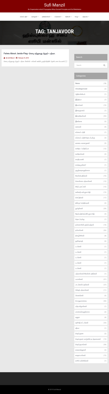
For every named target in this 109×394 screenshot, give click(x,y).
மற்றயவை (85, 16)
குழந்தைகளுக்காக (82, 170)
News (77, 83)
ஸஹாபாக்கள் (80, 355)
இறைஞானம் (80, 110)
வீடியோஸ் (67, 16)
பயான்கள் (79, 279)
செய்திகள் (79, 198)
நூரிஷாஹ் (79, 241)
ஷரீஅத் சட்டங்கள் (81, 323)
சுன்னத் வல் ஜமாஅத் (83, 192)
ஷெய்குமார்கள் (81, 344)
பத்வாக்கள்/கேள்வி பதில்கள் (86, 274)
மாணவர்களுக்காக (82, 312)
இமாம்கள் (79, 105)
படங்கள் (78, 246)
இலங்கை (78, 121)
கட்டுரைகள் (58, 16)
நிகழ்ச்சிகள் (79, 236)
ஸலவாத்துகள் (80, 350)
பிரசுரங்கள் (79, 295)
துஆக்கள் (79, 208)
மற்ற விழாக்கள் (81, 306)
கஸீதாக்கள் (79, 154)
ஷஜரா (77, 317)
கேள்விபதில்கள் (81, 176)
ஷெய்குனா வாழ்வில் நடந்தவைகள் (88, 339)
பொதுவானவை (81, 301)
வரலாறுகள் (34, 16)
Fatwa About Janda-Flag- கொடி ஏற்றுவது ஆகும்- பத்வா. (29, 53)
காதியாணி (79, 159)
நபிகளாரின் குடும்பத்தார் (84, 225)
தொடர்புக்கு (80, 219)
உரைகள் (78, 127)
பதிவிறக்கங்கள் (46, 16)
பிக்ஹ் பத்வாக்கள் (82, 290)
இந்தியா (78, 100)
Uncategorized (81, 89)
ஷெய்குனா (79, 333)
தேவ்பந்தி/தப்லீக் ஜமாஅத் (85, 214)
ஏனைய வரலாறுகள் (82, 143)
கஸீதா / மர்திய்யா (82, 149)
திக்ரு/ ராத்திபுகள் (82, 203)
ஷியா (77, 328)
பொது (76, 16)
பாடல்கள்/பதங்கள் (82, 285)
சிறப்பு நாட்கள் (80, 187)
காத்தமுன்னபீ (80, 165)
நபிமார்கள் (79, 230)
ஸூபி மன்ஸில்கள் (81, 361)
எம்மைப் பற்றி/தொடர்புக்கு (85, 138)
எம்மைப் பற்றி (23, 16)
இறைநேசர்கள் (80, 116)
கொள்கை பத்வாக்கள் (83, 181)
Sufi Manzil (11, 58)
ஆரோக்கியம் (80, 94)
